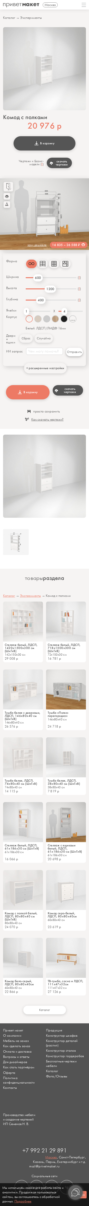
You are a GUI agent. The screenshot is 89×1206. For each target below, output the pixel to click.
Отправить (74, 352)
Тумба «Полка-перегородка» (58, 714)
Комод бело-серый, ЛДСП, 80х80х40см (19, 983)
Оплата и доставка (17, 1052)
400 (41, 300)
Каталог (9, 18)
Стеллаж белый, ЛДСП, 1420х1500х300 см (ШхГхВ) (21, 648)
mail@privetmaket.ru (44, 1166)
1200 (50, 289)
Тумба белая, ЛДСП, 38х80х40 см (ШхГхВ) (64, 782)
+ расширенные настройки (45, 368)
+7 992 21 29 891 (44, 1150)
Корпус (11, 317)
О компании (12, 1036)
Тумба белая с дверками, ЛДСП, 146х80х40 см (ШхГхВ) (22, 715)
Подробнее (23, 1201)
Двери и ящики (10, 339)
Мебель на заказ (16, 1041)
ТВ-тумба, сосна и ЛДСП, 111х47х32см (65, 983)
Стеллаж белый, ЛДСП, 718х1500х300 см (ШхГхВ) (64, 648)
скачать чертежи (62, 162)
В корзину (47, 143)
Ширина (12, 277)
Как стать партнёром (18, 1067)
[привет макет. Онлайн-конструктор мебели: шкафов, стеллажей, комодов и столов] (21, 5)
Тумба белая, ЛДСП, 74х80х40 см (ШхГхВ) (21, 782)
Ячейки (11, 310)
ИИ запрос (14, 351)
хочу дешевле (37, 245)
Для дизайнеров (15, 1062)
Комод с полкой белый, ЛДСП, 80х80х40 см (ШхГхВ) (21, 916)
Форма (11, 261)
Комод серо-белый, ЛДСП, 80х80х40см (62, 915)
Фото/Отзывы (56, 1076)
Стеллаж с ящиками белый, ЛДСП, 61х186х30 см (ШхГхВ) (65, 848)
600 (38, 278)
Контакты (10, 1088)
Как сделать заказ (16, 1046)
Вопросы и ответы (16, 1057)
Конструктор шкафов (61, 1036)
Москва (51, 1157)
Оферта (9, 1073)
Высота (11, 288)
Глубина (12, 299)
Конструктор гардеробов (65, 1056)
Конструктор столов (61, 1051)
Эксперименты (31, 18)
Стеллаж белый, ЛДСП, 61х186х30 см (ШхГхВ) (22, 847)
